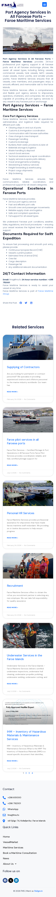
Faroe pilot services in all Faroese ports (23, 441)
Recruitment (15, 586)
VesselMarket (10, 842)
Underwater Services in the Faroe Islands (24, 657)
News (6, 858)
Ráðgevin (38, 891)
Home (6, 836)
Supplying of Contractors (23, 367)
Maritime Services (13, 847)
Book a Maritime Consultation (20, 853)
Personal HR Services (20, 513)
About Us (8, 863)
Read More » (12, 392)
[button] (44, 4)
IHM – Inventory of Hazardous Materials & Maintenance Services (26, 735)
